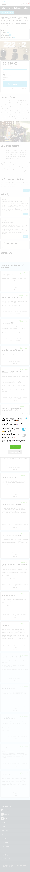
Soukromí (4, 442)
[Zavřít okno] (26, 418)
